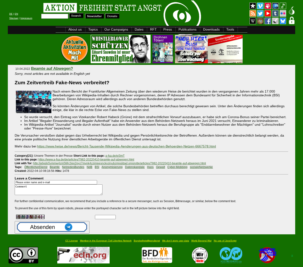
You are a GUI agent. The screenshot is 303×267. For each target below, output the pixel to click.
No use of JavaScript (225, 240)
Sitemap (13, 18)
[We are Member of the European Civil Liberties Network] (83, 262)
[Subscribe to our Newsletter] (94, 17)
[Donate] (112, 17)
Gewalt (160, 167)
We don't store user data (175, 240)
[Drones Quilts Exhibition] (163, 62)
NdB (89, 167)
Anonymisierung (112, 167)
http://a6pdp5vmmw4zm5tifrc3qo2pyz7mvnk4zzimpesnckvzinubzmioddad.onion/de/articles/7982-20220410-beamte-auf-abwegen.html (119, 163)
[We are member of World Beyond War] (231, 262)
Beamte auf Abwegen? (52, 68)
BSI (97, 167)
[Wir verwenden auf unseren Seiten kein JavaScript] (267, 262)
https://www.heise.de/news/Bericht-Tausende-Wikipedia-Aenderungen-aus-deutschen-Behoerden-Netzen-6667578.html (126, 146)
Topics (93, 29)
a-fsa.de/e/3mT (115, 155)
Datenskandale (135, 167)
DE (11, 14)
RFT (153, 29)
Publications (187, 29)
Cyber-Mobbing (177, 167)
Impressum (26, 18)
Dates (139, 29)
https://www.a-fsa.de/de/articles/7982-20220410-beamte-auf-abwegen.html (86, 159)
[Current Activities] (75, 62)
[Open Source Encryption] (208, 62)
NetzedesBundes (73, 167)
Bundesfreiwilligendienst (147, 240)
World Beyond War (201, 240)
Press (167, 29)
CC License (71, 240)
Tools (230, 29)
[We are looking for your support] (157, 262)
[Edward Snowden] (121, 62)
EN (16, 14)
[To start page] (68, 8)
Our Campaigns (116, 29)
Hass (150, 167)
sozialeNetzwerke (201, 167)
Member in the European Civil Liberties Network (106, 240)
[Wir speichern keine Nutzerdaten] (200, 262)
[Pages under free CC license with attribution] (23, 262)
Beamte (55, 167)
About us (75, 29)
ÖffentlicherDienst (35, 167)
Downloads (211, 29)
